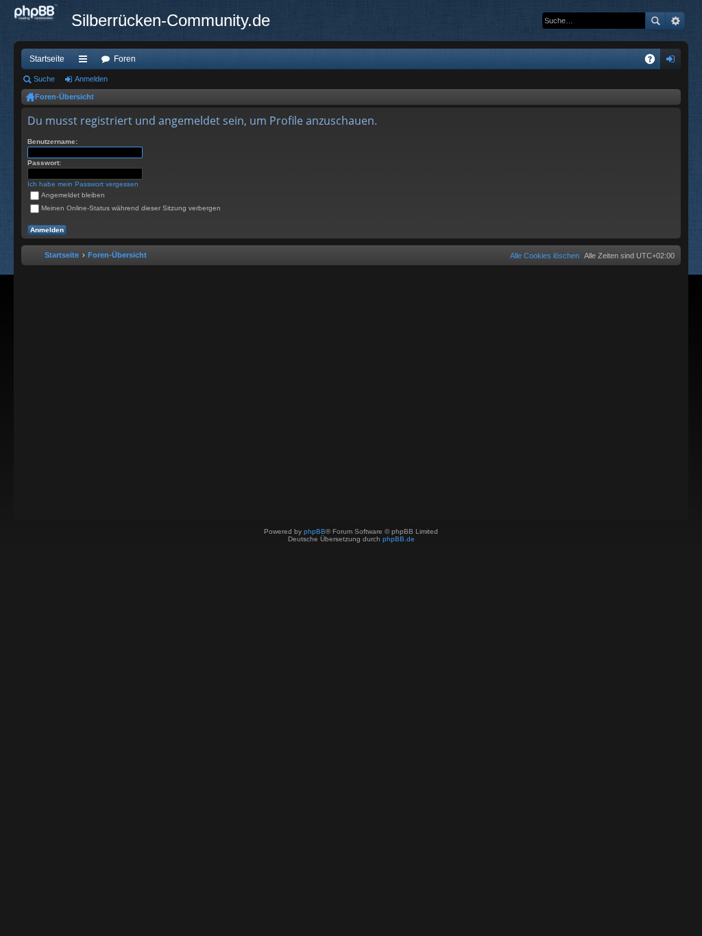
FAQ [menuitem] (654, 61)
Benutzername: (52, 141)
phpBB (315, 531)
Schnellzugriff (85, 61)
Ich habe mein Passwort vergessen (82, 184)
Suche (655, 20)
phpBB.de (399, 539)
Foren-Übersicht (64, 97)
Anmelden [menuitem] (673, 61)
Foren (125, 59)
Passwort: (44, 163)
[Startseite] (42, 13)
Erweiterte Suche (675, 20)
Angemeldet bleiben (73, 195)
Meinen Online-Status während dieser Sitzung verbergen (131, 208)
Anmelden (91, 79)
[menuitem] (542, 255)
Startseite (46, 59)
